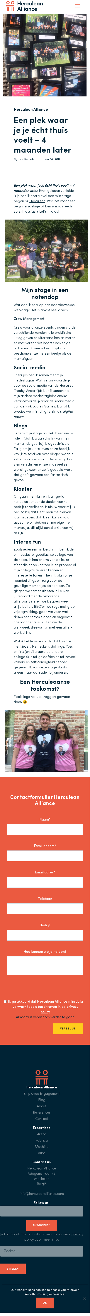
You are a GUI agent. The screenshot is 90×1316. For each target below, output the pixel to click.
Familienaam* (45, 846)
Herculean (37, 201)
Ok (45, 1303)
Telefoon (45, 899)
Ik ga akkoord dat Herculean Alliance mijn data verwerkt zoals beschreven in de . (45, 1007)
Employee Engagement (42, 1094)
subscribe (41, 1225)
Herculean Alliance (31, 110)
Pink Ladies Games (40, 406)
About (41, 1106)
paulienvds (26, 159)
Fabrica (42, 1140)
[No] (84, 1298)
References (42, 1112)
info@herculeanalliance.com (42, 1194)
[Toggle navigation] (77, 6)
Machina (42, 1147)
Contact (41, 1119)
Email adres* (45, 872)
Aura (41, 1153)
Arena (41, 1134)
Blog (41, 1100)
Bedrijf (45, 925)
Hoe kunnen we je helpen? (45, 952)
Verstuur (68, 1029)
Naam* (44, 819)
